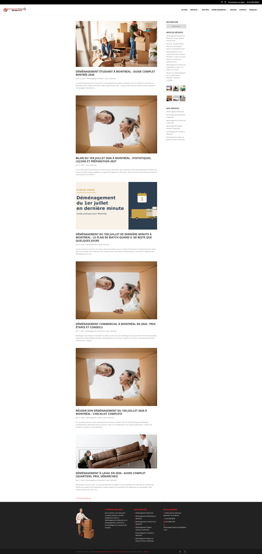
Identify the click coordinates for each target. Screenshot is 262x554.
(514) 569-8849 (253, 2)
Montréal (112, 78)
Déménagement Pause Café (105, 552)
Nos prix (205, 10)
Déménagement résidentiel (95, 480)
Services (193, 10)
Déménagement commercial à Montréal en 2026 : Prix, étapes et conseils (116, 325)
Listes (107, 78)
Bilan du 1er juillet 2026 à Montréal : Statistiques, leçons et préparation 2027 (114, 159)
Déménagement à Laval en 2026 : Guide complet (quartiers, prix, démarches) (111, 474)
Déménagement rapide (94, 244)
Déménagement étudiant (95, 78)
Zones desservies (219, 10)
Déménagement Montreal (175, 112)
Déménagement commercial (95, 331)
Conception (121, 552)
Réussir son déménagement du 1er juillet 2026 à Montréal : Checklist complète (112, 412)
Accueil (184, 10)
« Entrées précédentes (83, 498)
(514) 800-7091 (170, 522)
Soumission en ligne (236, 2)
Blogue (233, 10)
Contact (243, 10)
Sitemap (146, 552)
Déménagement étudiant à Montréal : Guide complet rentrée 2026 (116, 73)
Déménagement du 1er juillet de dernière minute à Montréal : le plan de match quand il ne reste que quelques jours (114, 237)
